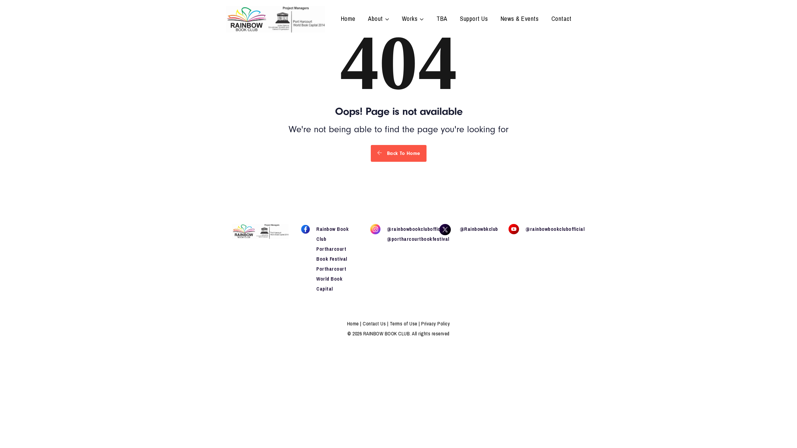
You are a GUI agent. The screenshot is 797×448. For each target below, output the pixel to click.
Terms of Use (403, 323)
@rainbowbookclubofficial (416, 229)
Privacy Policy (435, 323)
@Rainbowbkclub (479, 229)
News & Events (520, 19)
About (375, 19)
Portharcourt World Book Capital (331, 278)
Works (410, 19)
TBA (441, 19)
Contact (561, 19)
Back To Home (402, 153)
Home (348, 19)
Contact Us (374, 323)
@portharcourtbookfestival (418, 239)
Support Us (474, 19)
